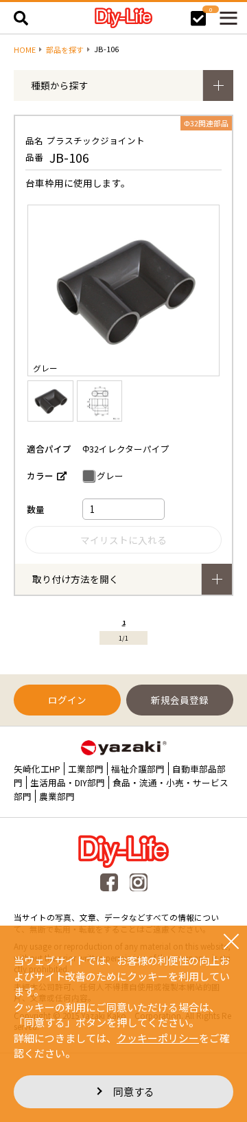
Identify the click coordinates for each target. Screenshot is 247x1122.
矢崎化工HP (37, 768)
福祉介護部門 (138, 768)
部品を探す (65, 50)
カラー (40, 475)
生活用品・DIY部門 (67, 782)
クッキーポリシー (158, 1038)
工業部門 (86, 768)
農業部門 (57, 796)
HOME (25, 50)
